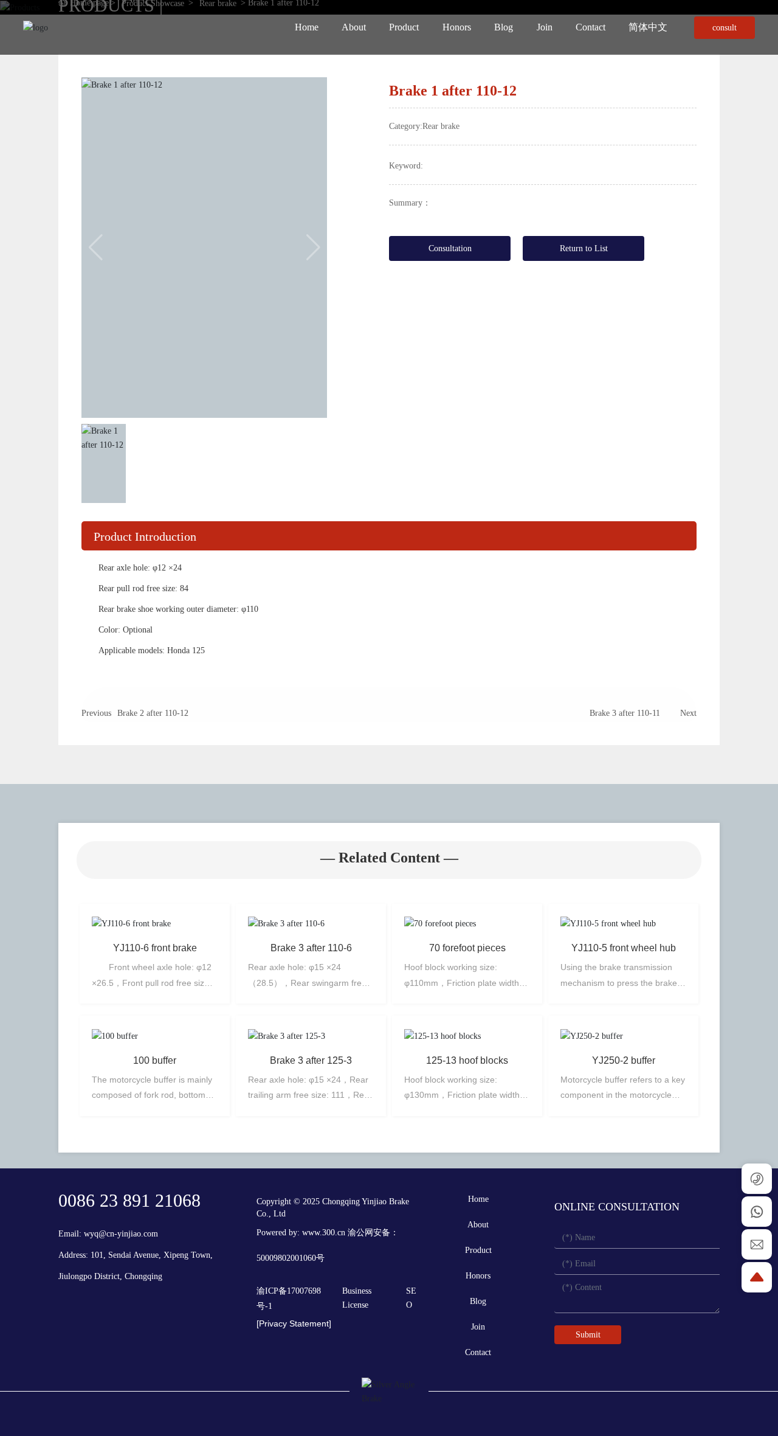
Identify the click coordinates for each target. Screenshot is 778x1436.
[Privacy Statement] (293, 1323)
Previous (96, 713)
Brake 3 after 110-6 (311, 948)
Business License (356, 1297)
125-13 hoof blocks (467, 1060)
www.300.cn (323, 1232)
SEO (411, 1297)
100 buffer (154, 1060)
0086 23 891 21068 (129, 1200)
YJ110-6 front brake (155, 948)
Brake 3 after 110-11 (625, 713)
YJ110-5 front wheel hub (623, 948)
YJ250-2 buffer (623, 1060)
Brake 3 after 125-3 (311, 1060)
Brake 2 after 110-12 (152, 713)
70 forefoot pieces (467, 948)
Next (688, 713)
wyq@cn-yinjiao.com (121, 1233)
